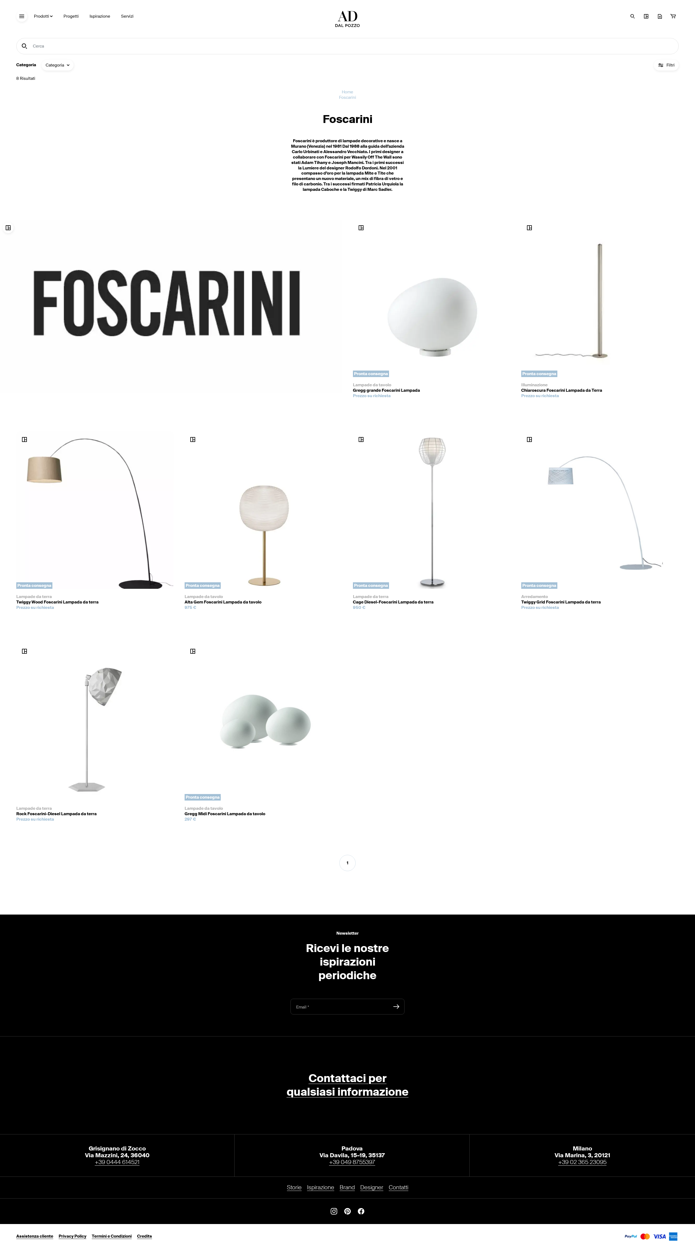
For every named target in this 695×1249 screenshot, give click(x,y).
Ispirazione (100, 16)
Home (347, 92)
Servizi (127, 16)
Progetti (71, 16)
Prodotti (41, 16)
